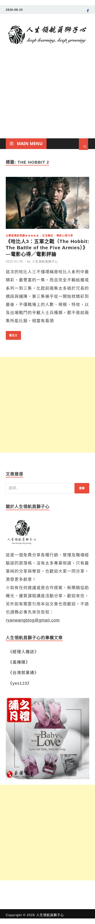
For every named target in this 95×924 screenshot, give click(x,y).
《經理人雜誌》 (23, 651)
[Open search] (83, 144)
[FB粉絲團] (88, 11)
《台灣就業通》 (23, 672)
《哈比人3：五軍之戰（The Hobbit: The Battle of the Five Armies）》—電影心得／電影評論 (47, 248)
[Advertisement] (47, 101)
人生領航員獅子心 (45, 261)
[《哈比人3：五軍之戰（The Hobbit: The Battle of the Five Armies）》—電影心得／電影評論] (47, 204)
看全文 (12, 334)
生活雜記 (47, 235)
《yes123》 (20, 683)
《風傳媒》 (19, 662)
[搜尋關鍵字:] (47, 488)
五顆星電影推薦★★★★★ (22, 235)
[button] (47, 738)
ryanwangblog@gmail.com (33, 620)
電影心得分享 (64, 235)
